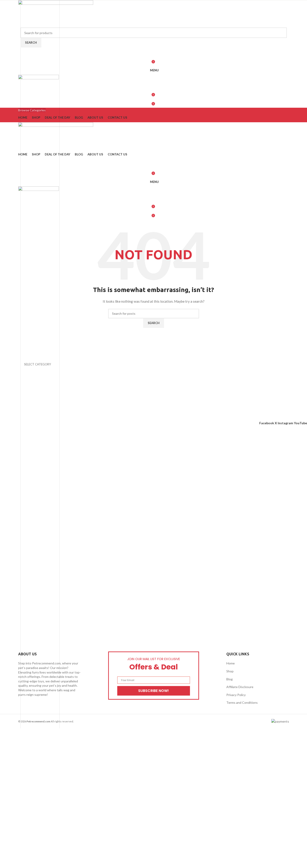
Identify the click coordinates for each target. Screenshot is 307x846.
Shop (230, 671)
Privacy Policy (236, 695)
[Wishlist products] (153, 52)
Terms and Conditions (242, 702)
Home (230, 663)
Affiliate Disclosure (239, 687)
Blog (229, 679)
